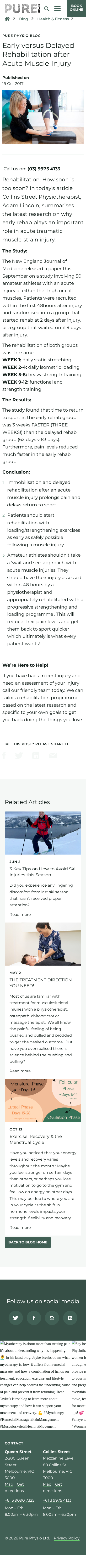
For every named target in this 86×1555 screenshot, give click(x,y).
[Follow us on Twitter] (16, 1318)
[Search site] (48, 8)
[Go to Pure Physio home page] (22, 8)
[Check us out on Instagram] (52, 1318)
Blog (23, 19)
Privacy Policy (67, 1538)
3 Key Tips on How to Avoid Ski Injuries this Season (43, 867)
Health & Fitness (53, 19)
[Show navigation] (57, 8)
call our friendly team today (33, 690)
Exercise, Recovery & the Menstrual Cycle (43, 1157)
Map (9, 1484)
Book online (76, 8)
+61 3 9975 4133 (57, 1500)
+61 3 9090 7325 (19, 1500)
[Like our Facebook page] (34, 1318)
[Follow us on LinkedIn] (70, 1318)
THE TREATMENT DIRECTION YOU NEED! (43, 1001)
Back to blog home (27, 1242)
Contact (14, 1443)
